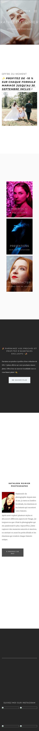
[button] (35, 11)
